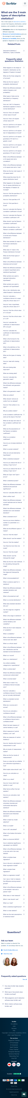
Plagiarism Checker (14, 1040)
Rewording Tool (14, 1056)
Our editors (14, 1024)
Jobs (14, 1026)
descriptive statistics (19, 21)
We (8, 945)
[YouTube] (9, 1064)
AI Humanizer (14, 1045)
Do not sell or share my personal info (14, 1089)
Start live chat (8, 953)
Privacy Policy (14, 1086)
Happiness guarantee (14, 1092)
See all (25, 979)
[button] (23, 1094)
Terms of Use (14, 1095)
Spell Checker (14, 1047)
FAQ (14, 1030)
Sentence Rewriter (14, 1054)
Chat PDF (14, 1058)
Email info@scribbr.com (11, 950)
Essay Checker (14, 1049)
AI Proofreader (14, 1042)
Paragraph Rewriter (14, 1051)
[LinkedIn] (18, 1064)
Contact (14, 1061)
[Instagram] (14, 1064)
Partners (14, 1028)
